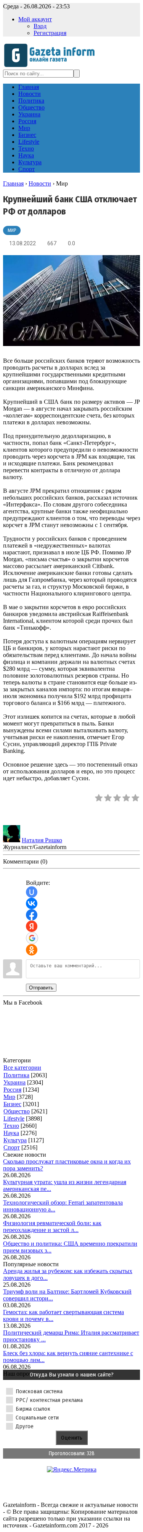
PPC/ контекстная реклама (49, 1400)
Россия (12, 1089)
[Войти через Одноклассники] (31, 950)
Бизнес (12, 1104)
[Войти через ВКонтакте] (31, 903)
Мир (12, 230)
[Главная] (51, 66)
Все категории (22, 1067)
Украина (14, 1082)
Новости (40, 183)
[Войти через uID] (31, 892)
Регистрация (50, 33)
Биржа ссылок (33, 1408)
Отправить (41, 988)
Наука (11, 1133)
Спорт (11, 1147)
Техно (11, 1125)
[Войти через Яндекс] (31, 926)
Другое (25, 1426)
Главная (13, 183)
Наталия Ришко (42, 840)
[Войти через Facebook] (31, 915)
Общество (16, 1111)
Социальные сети (37, 1417)
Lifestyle (13, 1118)
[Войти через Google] (32, 938)
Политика (16, 1075)
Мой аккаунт (35, 19)
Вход (40, 26)
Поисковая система (39, 1391)
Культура (15, 1140)
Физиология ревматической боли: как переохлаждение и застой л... (52, 1226)
